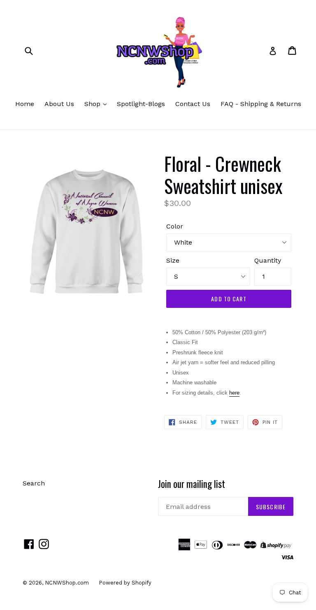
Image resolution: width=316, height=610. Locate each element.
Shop (93, 104)
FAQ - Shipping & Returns (261, 104)
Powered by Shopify (125, 583)
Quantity (267, 260)
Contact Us (192, 104)
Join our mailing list (191, 484)
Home (24, 104)
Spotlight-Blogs (141, 104)
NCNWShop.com (68, 583)
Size (172, 260)
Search (34, 483)
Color (174, 226)
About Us (59, 104)
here (234, 393)
